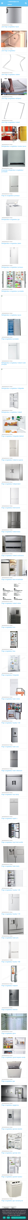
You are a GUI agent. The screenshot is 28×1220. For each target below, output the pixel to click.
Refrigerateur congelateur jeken (11, 243)
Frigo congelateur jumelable (10, 339)
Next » (13, 1208)
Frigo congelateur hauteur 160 (10, 962)
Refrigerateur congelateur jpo (10, 219)
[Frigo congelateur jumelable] (14, 327)
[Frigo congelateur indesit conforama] (14, 543)
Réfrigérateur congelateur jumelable (12, 291)
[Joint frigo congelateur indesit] (14, 110)
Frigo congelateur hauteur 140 (10, 723)
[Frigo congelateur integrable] (14, 663)
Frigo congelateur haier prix (9, 938)
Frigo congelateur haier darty (10, 866)
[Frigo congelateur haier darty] (14, 854)
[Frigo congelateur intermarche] (14, 496)
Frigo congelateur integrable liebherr (12, 436)
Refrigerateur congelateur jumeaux (12, 267)
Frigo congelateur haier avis (10, 747)
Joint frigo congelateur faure (10, 27)
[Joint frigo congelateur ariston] (14, 62)
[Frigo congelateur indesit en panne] (14, 448)
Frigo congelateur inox (8, 627)
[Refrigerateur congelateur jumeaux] (14, 255)
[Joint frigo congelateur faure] (14, 15)
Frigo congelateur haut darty (10, 794)
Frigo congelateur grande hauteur (11, 1177)
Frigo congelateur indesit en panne (12, 460)
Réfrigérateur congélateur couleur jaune (13, 146)
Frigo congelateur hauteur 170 (10, 914)
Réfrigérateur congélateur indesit (11, 412)
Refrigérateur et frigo (7, 25)
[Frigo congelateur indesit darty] (14, 520)
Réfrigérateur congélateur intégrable (12, 388)
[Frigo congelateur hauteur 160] (14, 950)
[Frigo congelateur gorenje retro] (14, 1141)
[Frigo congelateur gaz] (14, 1069)
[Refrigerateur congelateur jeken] (14, 231)
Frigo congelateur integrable (10, 675)
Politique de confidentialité (18, 1217)
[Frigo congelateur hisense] (14, 997)
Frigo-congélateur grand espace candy (13, 1057)
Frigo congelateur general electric (11, 1129)
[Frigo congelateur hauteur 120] (14, 878)
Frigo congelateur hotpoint (9, 985)
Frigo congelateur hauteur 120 (10, 890)
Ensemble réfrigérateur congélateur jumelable (12, 171)
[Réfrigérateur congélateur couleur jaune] (14, 134)
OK (4, 1217)
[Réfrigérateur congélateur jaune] (14, 303)
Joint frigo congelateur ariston (10, 74)
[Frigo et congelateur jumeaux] (14, 183)
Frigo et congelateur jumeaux (10, 195)
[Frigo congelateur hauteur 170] (14, 902)
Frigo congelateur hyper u (9, 818)
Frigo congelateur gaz (8, 1081)
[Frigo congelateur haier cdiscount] (14, 758)
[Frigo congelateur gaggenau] (14, 1093)
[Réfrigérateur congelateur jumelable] (14, 279)
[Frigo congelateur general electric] (14, 1117)
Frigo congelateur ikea (8, 651)
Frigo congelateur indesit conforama (12, 555)
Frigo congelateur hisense (9, 1009)
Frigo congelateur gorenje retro (11, 1153)
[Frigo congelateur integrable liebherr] (14, 424)
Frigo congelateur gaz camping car (12, 1201)
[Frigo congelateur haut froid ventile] (14, 830)
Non (8, 1217)
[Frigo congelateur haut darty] (14, 782)
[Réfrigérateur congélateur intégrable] (14, 376)
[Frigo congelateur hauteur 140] (14, 711)
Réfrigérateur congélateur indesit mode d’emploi (13, 363)
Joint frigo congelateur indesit (10, 122)
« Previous (5, 1208)
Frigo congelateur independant (10, 484)
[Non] (26, 1214)
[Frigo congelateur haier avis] (14, 735)
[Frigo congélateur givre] (14, 1021)
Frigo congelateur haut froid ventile (12, 842)
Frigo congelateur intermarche (10, 508)
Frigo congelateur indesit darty (10, 532)
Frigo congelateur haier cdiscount (11, 770)
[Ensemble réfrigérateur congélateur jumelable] (14, 158)
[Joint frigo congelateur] (14, 39)
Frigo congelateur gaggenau (10, 1105)
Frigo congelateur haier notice (10, 699)
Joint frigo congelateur (8, 51)
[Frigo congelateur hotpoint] (14, 974)
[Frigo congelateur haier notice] (14, 687)
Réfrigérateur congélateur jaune (11, 315)
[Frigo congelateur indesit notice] (14, 591)
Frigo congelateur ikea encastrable (12, 579)
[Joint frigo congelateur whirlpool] (14, 86)
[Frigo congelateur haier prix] (14, 926)
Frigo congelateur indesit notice (11, 603)
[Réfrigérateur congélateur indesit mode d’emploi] (14, 351)
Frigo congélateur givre (8, 1033)
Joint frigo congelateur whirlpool (11, 98)
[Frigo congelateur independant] (14, 472)
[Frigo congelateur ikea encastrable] (14, 567)
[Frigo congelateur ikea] (14, 639)
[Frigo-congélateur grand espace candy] (14, 1045)
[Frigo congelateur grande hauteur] (14, 1165)
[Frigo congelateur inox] (14, 615)
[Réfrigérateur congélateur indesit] (14, 400)
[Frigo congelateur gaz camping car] (14, 1189)
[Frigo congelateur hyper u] (14, 806)
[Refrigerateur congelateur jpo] (14, 207)
